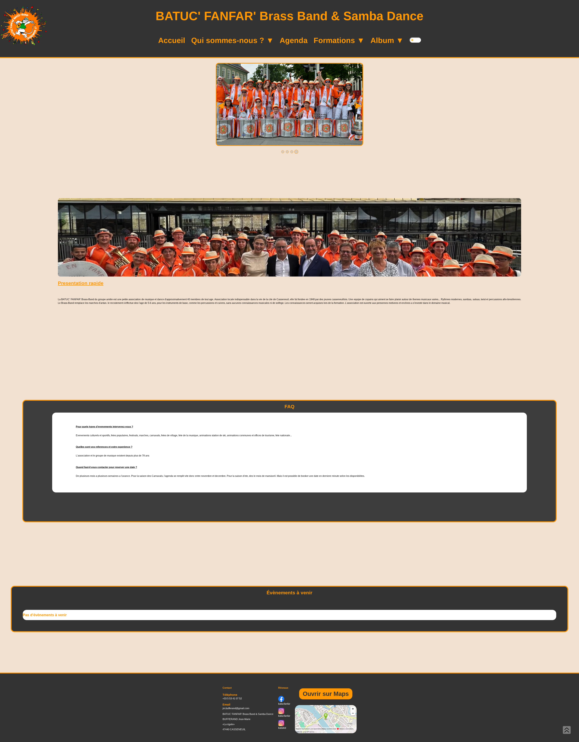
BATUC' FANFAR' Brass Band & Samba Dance (289, 16)
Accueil (171, 40)
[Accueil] (23, 25)
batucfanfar (284, 704)
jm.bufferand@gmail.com (236, 708)
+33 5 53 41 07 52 (232, 698)
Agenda (294, 40)
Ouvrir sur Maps (326, 693)
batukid (282, 728)
